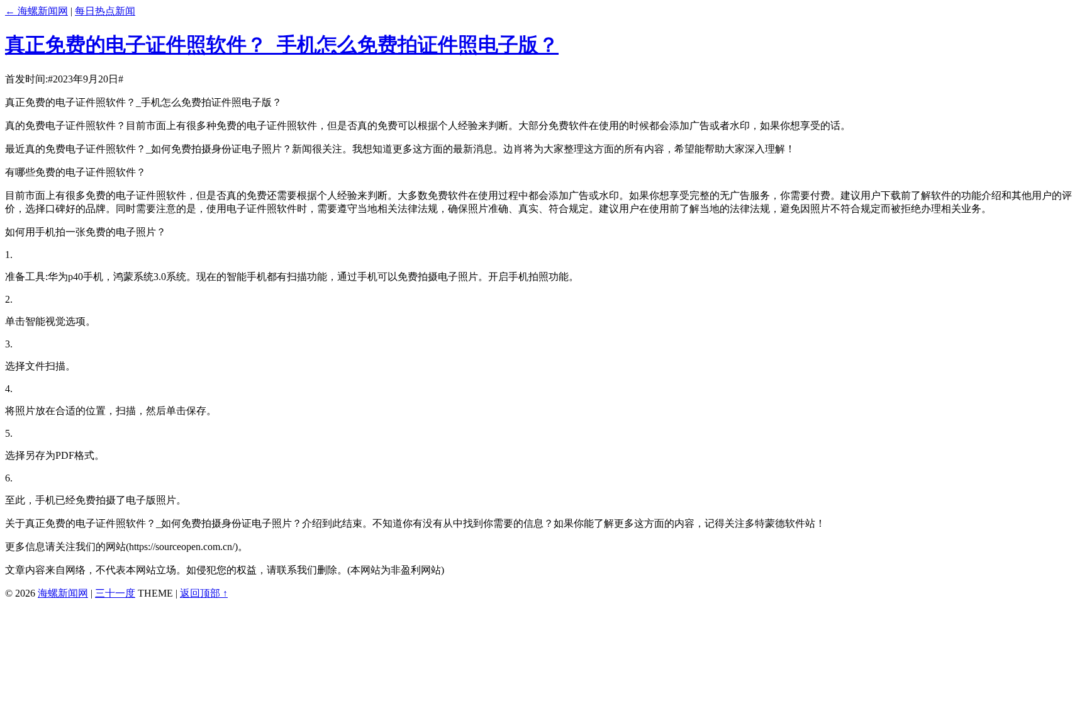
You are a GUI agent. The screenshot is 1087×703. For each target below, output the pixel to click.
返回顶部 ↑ (204, 593)
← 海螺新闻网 (36, 11)
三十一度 (115, 593)
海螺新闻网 (63, 593)
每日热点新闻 (105, 11)
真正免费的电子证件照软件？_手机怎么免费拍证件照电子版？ (282, 44)
